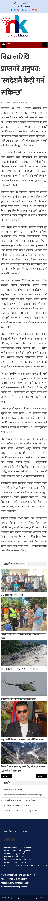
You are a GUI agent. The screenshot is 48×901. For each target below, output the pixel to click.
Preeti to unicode (24, 6)
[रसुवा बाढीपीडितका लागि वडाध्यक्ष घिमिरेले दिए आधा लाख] (24, 719)
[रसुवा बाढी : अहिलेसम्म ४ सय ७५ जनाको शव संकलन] (24, 653)
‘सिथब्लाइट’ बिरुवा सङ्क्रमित (42, 776)
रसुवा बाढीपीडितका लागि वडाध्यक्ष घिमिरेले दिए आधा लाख (22, 739)
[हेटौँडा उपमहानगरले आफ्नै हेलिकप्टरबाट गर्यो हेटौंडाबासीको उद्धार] (24, 614)
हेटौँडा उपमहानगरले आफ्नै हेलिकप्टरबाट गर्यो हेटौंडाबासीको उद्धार (23, 795)
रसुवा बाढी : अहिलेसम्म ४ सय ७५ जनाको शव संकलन (21, 668)
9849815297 (41, 898)
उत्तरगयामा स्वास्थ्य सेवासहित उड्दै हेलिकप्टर (18, 699)
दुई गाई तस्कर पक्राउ (8, 776)
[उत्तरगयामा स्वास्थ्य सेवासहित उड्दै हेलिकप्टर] (24, 684)
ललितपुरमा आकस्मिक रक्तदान (12, 594)
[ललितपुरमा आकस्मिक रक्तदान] (24, 580)
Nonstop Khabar (26, 102)
